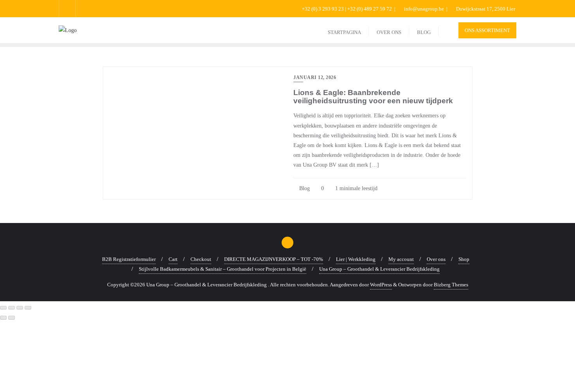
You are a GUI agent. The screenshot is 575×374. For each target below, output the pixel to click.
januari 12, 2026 (314, 77)
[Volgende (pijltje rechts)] (11, 318)
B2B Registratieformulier (129, 259)
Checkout (200, 259)
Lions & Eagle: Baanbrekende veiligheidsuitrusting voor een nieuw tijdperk (373, 96)
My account (401, 259)
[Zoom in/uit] (3, 308)
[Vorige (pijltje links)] (3, 318)
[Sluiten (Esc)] (28, 308)
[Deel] (19, 308)
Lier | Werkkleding (356, 259)
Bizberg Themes (451, 285)
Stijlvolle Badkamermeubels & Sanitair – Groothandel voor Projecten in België (222, 269)
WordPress (381, 285)
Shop (463, 259)
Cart (173, 259)
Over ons (436, 259)
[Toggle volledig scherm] (11, 308)
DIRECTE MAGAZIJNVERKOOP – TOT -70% (273, 259)
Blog (304, 188)
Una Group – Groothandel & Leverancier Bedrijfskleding (379, 269)
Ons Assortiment (487, 30)
